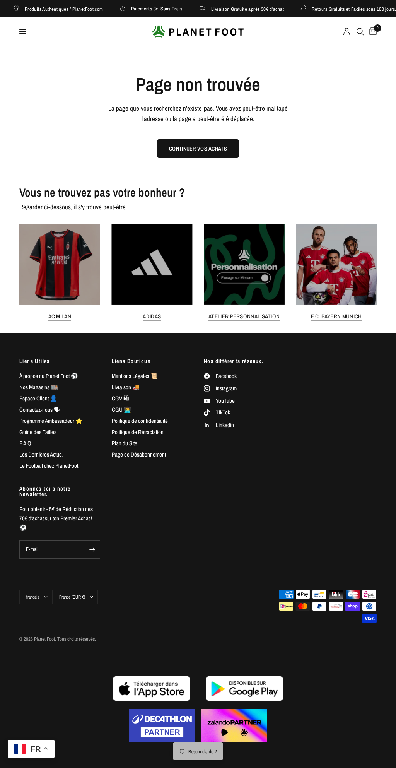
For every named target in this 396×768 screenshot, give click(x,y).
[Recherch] (360, 31)
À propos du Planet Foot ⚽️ (48, 376)
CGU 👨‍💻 (121, 409)
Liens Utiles (34, 361)
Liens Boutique (131, 361)
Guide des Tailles (37, 432)
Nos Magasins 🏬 (38, 387)
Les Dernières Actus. (41, 454)
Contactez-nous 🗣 (39, 409)
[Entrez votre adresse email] (92, 549)
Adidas (152, 316)
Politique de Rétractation (138, 432)
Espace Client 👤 (38, 398)
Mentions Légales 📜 (135, 376)
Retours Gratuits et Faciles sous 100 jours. (348, 9)
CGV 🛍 (120, 398)
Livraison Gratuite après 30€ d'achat (242, 9)
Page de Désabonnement (139, 454)
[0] (372, 31)
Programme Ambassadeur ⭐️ (51, 421)
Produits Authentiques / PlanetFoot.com (58, 9)
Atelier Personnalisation (244, 316)
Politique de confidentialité (140, 421)
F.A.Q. (25, 443)
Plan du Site (124, 443)
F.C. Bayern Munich (336, 316)
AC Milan (59, 316)
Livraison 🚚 (126, 387)
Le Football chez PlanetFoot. (49, 466)
